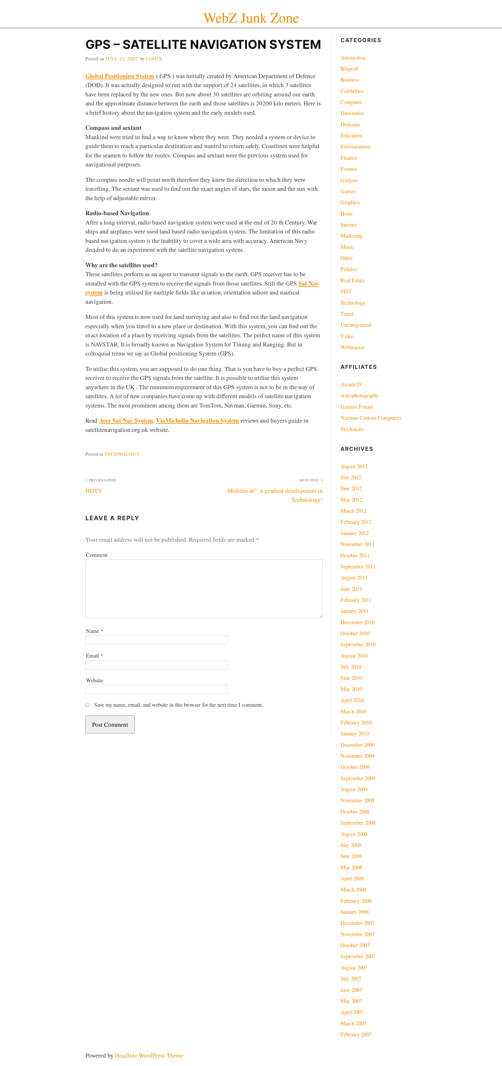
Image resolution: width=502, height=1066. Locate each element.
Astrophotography (359, 395)
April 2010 (352, 700)
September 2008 (357, 822)
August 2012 (353, 466)
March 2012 (353, 510)
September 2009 (357, 778)
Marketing (351, 235)
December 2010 (357, 622)
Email (94, 655)
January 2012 (354, 532)
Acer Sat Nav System (126, 420)
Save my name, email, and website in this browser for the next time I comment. (178, 704)
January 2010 (354, 733)
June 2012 (351, 488)
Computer (351, 101)
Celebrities (351, 90)
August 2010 (353, 655)
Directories (352, 112)
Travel (347, 313)
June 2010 (351, 677)
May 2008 (351, 867)
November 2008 (357, 800)
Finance (348, 157)
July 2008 (350, 844)
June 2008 (351, 855)
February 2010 (356, 722)
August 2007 (353, 967)
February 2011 (356, 599)
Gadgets (349, 180)
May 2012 (351, 499)
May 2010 (351, 688)
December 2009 (357, 744)
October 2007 (355, 945)
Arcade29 (350, 384)
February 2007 (356, 1034)
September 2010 (357, 644)
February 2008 (356, 900)
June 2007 (351, 989)
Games (348, 191)
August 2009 (353, 789)
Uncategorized (355, 324)
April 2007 (352, 1011)
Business (349, 79)
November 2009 (357, 755)
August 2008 (353, 833)
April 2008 (352, 878)
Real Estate (352, 280)
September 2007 (357, 956)
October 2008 (355, 811)
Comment (96, 554)
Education (351, 135)
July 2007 (350, 978)
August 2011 (353, 577)
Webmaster (352, 347)
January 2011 (354, 610)
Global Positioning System (120, 75)
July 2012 (350, 477)
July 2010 (350, 666)
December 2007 (357, 922)
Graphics (350, 202)
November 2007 (357, 934)
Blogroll (349, 68)
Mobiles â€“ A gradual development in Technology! (274, 491)
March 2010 (353, 711)
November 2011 (357, 544)
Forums (348, 168)
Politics (348, 268)
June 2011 (351, 588)
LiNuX (154, 58)
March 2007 (353, 1023)
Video (347, 336)
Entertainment (355, 146)
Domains (350, 124)
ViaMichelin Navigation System (197, 420)
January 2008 (354, 911)
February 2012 (356, 521)
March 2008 (353, 889)
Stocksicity (352, 428)
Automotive (352, 57)
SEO (345, 291)
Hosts (346, 213)
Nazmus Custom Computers (370, 417)
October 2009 (355, 766)
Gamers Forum (356, 406)
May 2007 (351, 1000)
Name (94, 630)
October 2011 (355, 555)
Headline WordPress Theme (149, 1055)
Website (94, 680)
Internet (348, 224)
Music (347, 246)
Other (346, 257)
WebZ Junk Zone (251, 17)
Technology (122, 454)
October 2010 (355, 633)
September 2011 (357, 566)
